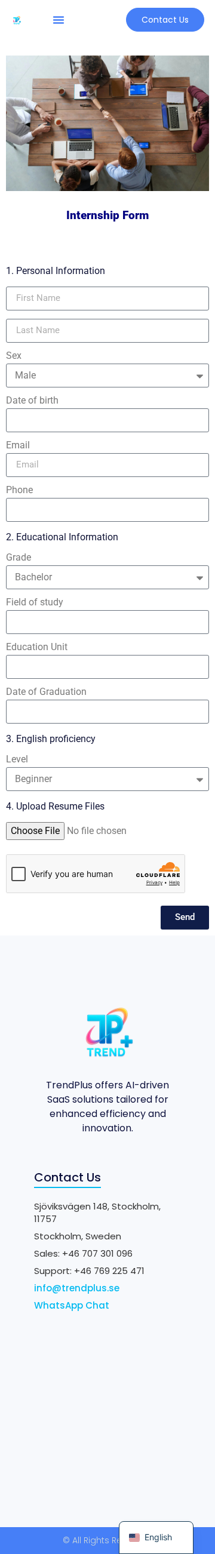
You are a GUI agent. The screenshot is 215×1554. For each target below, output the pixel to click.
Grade (18, 558)
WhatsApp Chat (71, 1305)
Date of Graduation (46, 692)
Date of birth (32, 401)
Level (17, 760)
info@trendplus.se (76, 1288)
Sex (14, 356)
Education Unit (36, 647)
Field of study (34, 603)
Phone (19, 490)
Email (18, 446)
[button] (58, 20)
